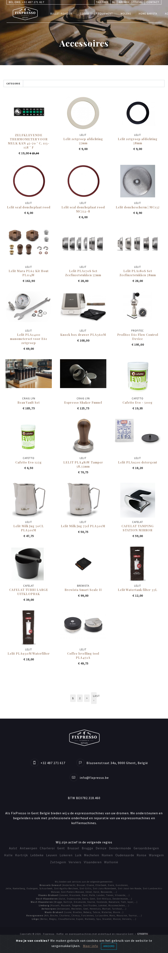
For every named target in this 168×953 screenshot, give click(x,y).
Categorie (13, 83)
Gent (61, 848)
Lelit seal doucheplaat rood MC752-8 (83, 209)
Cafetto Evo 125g (28, 462)
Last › (95, 698)
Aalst (13, 848)
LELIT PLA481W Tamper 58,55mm (83, 464)
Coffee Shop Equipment (96, 13)
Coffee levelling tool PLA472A (83, 655)
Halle (8, 855)
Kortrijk (21, 855)
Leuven (51, 855)
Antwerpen (28, 848)
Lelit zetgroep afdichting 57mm (83, 141)
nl (113, 2)
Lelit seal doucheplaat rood (28, 207)
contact (152, 2)
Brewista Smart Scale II (83, 590)
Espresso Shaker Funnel (83, 402)
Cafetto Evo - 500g (138, 402)
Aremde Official (131, 2)
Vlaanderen (93, 862)
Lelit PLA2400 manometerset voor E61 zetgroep (28, 339)
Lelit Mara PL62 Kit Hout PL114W (29, 273)
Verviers (75, 862)
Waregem (156, 855)
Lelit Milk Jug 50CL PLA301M (28, 528)
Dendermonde (120, 848)
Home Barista (148, 13)
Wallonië (111, 862)
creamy (142, 934)
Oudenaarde (124, 855)
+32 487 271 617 (33, 2)
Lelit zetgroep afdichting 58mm (138, 141)
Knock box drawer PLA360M (83, 335)
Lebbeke (37, 855)
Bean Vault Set (28, 402)
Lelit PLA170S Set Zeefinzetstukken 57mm (83, 273)
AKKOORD (109, 946)
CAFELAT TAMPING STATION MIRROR (137, 528)
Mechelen (91, 855)
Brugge (87, 848)
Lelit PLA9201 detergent (137, 462)
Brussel (73, 848)
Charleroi (47, 848)
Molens (126, 13)
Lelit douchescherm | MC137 (138, 207)
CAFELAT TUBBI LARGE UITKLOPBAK (28, 592)
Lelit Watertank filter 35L (137, 590)
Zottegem (58, 862)
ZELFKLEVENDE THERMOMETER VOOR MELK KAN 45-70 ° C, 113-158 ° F (28, 141)
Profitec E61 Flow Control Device (137, 337)
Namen (107, 855)
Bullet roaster (61, 13)
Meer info (90, 946)
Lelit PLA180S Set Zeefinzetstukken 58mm (137, 273)
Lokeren (66, 855)
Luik (78, 855)
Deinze (101, 848)
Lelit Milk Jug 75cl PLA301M (83, 526)
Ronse (141, 855)
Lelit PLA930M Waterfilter (29, 653)
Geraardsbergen (146, 848)
